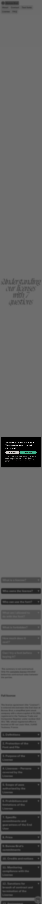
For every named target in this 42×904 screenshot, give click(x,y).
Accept (28, 452)
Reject (12, 452)
